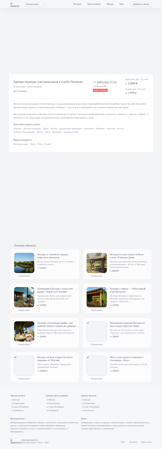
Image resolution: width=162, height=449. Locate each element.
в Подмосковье (18, 403)
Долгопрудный (35, 86)
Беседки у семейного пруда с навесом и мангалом (53, 256)
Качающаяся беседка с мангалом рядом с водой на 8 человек (55, 290)
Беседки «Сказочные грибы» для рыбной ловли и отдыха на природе (56, 324)
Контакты (133, 442)
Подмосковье (19, 86)
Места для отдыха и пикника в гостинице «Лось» (126, 359)
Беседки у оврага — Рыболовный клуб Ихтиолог (128, 290)
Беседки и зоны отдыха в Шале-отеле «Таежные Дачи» (127, 256)
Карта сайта (146, 442)
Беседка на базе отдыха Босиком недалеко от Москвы (55, 359)
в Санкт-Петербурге (20, 407)
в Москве (16, 400)
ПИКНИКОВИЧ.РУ (30, 440)
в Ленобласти (17, 410)
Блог (123, 442)
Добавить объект (141, 4)
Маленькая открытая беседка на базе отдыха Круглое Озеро (127, 324)
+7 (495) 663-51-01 (105, 82)
